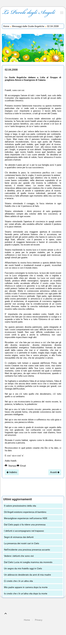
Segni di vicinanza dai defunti (18, 537)
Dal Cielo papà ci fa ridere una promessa (24, 524)
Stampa (12, 465)
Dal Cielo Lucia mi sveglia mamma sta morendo (28, 562)
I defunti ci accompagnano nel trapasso (24, 531)
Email (23, 465)
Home (6, 26)
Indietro (13, 472)
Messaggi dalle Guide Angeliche (28, 26)
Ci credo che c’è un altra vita (18, 581)
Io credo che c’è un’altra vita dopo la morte (25, 593)
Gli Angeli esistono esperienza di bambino (25, 512)
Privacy (38, 620)
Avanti (53, 472)
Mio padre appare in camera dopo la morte (26, 587)
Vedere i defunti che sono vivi (19, 556)
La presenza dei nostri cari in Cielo (21, 543)
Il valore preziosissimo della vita (20, 505)
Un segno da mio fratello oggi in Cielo (23, 568)
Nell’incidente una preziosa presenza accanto (27, 549)
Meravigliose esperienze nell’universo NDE (25, 518)
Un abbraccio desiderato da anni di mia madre (27, 574)
